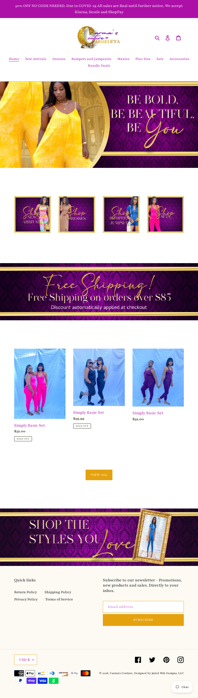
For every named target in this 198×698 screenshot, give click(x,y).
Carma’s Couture (121, 673)
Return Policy (25, 592)
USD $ (24, 659)
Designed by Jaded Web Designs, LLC (159, 673)
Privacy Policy (26, 599)
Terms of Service (59, 599)
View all (98, 475)
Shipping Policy (58, 592)
